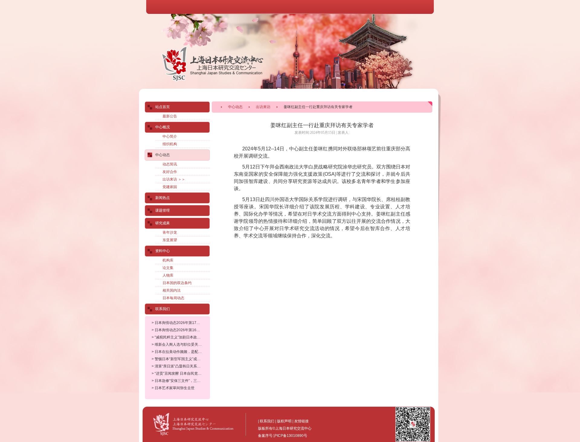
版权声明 (284, 421)
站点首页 (162, 107)
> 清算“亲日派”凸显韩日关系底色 (178, 366)
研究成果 (162, 223)
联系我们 (162, 309)
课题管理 (162, 210)
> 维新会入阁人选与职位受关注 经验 (181, 344)
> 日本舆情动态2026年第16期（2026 (182, 330)
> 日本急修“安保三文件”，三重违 (178, 381)
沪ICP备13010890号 (290, 436)
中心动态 (235, 107)
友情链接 (301, 421)
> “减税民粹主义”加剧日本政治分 (178, 337)
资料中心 (162, 251)
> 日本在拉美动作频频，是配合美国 (180, 352)
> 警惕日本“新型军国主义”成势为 (178, 359)
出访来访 (263, 107)
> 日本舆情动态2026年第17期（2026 (182, 323)
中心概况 (162, 127)
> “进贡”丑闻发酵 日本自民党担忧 (178, 373)
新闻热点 (162, 198)
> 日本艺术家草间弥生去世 (173, 388)
